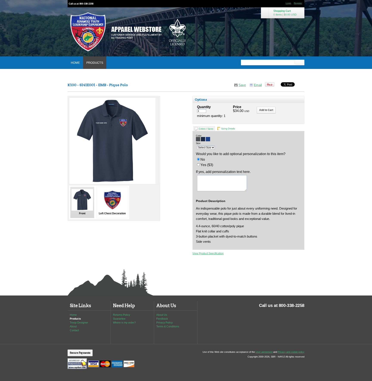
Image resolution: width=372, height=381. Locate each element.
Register (298, 3)
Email (258, 85)
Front (82, 213)
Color (199, 135)
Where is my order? (124, 322)
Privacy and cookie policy (291, 352)
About (73, 326)
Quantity (204, 107)
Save (242, 85)
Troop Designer (79, 322)
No (202, 159)
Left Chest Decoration (112, 213)
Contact (74, 330)
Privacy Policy (164, 322)
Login (288, 3)
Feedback (162, 318)
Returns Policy (121, 314)
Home (75, 62)
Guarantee (119, 318)
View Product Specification (208, 253)
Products (94, 62)
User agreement (264, 352)
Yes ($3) (206, 165)
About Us (161, 314)
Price (237, 107)
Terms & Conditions (167, 326)
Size (198, 143)
